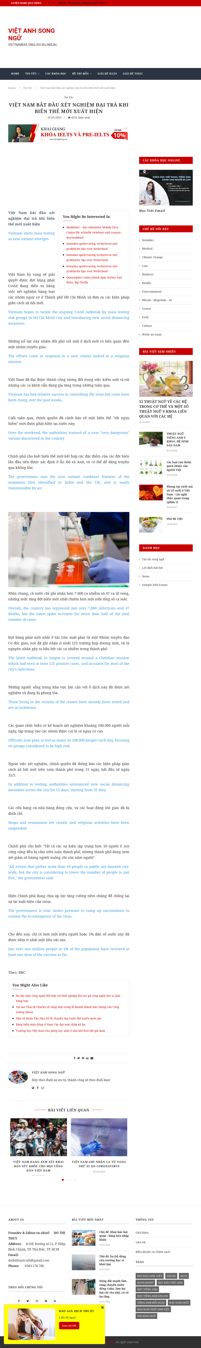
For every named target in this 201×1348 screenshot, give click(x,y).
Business (147, 274)
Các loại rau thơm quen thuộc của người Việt (179, 466)
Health (146, 283)
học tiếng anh (147, 1289)
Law (145, 266)
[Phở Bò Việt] (151, 525)
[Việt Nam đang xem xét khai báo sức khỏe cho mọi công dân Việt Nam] (38, 1137)
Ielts (183, 1276)
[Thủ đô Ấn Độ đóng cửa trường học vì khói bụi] (83, 1262)
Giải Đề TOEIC (133, 73)
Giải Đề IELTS (107, 73)
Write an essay (152, 334)
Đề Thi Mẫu (80, 73)
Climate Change (152, 257)
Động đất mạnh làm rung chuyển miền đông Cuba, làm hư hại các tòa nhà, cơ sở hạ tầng (114, 1288)
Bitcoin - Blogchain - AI (157, 300)
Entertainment (152, 291)
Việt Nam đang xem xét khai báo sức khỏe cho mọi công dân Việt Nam (38, 1166)
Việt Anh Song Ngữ (48, 1072)
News (145, 576)
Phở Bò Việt (175, 519)
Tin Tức (31, 73)
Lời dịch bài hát (152, 568)
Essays (171, 1276)
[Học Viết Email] (166, 188)
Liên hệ (141, 1242)
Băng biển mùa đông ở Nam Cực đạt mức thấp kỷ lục (51, 1024)
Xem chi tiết (69, 1325)
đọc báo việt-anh (170, 1282)
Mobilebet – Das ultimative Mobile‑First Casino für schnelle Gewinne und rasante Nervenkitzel (93, 232)
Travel (146, 309)
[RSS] (54, 1301)
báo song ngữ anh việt (153, 1309)
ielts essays (145, 1282)
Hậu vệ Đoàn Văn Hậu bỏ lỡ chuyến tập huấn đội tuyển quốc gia (58, 1018)
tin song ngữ (146, 1316)
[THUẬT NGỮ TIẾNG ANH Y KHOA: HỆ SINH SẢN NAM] (151, 439)
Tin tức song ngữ (153, 559)
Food (145, 317)
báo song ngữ (179, 1302)
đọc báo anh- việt (149, 1276)
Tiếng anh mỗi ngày (151, 1302)
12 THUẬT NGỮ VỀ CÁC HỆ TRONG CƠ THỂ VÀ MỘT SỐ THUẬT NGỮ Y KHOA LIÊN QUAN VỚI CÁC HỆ (164, 409)
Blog (86, 85)
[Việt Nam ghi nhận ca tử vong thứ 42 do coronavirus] (99, 1137)
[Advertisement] (132, 37)
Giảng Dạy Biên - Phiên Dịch (32, 85)
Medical (147, 248)
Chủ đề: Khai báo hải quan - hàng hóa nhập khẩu (114, 1235)
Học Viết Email (152, 211)
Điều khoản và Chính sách (153, 1252)
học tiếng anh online (152, 1296)
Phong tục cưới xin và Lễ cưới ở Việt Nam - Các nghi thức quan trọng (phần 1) (180, 494)
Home (15, 73)
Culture (147, 326)
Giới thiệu (142, 1232)
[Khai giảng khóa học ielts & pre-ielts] (68, 127)
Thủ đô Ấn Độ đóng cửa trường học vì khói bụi (112, 1260)
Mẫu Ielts (66, 85)
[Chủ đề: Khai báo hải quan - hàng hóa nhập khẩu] (83, 1238)
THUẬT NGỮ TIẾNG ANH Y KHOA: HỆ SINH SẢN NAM (177, 439)
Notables (148, 240)
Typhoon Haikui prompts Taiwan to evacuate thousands (91, 3)
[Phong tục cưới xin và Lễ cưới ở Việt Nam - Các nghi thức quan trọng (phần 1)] (151, 492)
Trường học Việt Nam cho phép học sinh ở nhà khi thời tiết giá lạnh (60, 1031)
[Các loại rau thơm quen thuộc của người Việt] (151, 468)
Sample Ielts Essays (154, 585)
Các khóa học (55, 73)
